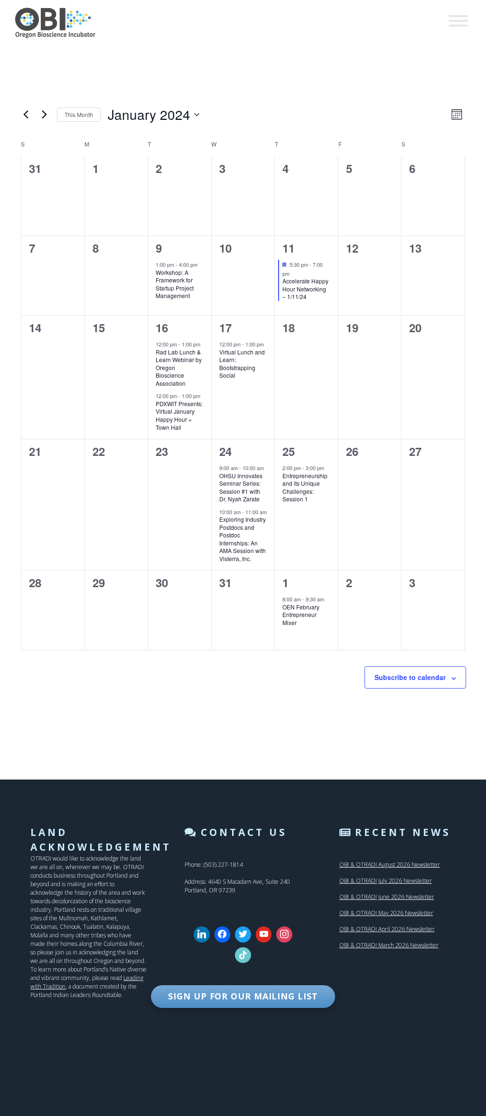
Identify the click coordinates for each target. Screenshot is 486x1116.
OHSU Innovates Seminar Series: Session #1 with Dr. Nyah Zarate (240, 487)
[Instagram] (284, 934)
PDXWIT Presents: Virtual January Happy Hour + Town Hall (179, 415)
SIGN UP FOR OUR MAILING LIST (243, 996)
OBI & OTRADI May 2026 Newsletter (386, 913)
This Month (79, 114)
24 (225, 451)
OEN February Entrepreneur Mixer (300, 614)
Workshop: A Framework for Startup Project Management (175, 284)
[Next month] (44, 114)
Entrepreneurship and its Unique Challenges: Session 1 (304, 487)
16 (162, 327)
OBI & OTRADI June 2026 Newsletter (386, 897)
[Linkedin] (201, 934)
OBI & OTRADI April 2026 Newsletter (387, 929)
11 (288, 248)
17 (225, 327)
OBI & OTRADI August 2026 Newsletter (389, 865)
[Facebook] (222, 934)
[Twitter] (243, 934)
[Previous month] (25, 114)
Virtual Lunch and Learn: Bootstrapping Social (242, 364)
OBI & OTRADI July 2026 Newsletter (385, 881)
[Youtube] (263, 934)
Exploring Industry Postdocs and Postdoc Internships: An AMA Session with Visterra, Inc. (242, 539)
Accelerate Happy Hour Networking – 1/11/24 (305, 288)
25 (288, 451)
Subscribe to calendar (410, 677)
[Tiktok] (243, 955)
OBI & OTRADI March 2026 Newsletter (389, 945)
